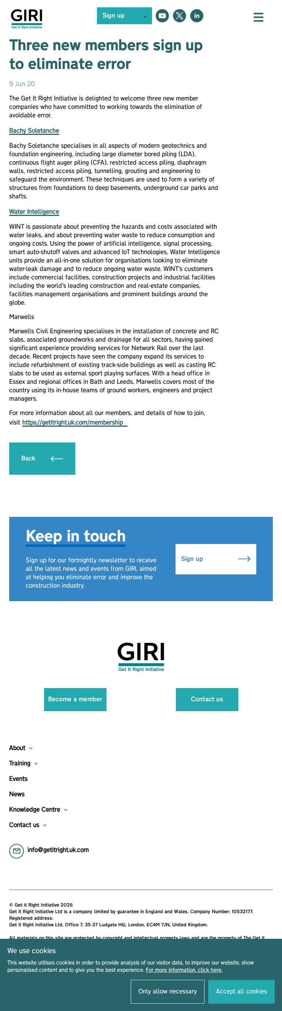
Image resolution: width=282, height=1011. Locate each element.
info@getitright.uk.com (58, 850)
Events (18, 779)
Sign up (193, 559)
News (17, 794)
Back (29, 459)
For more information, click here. (184, 970)
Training (19, 763)
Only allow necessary (167, 992)
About (17, 748)
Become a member (75, 699)
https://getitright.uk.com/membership (74, 423)
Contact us (207, 699)
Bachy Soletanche (34, 131)
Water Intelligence (34, 212)
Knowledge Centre (34, 810)
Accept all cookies (241, 992)
